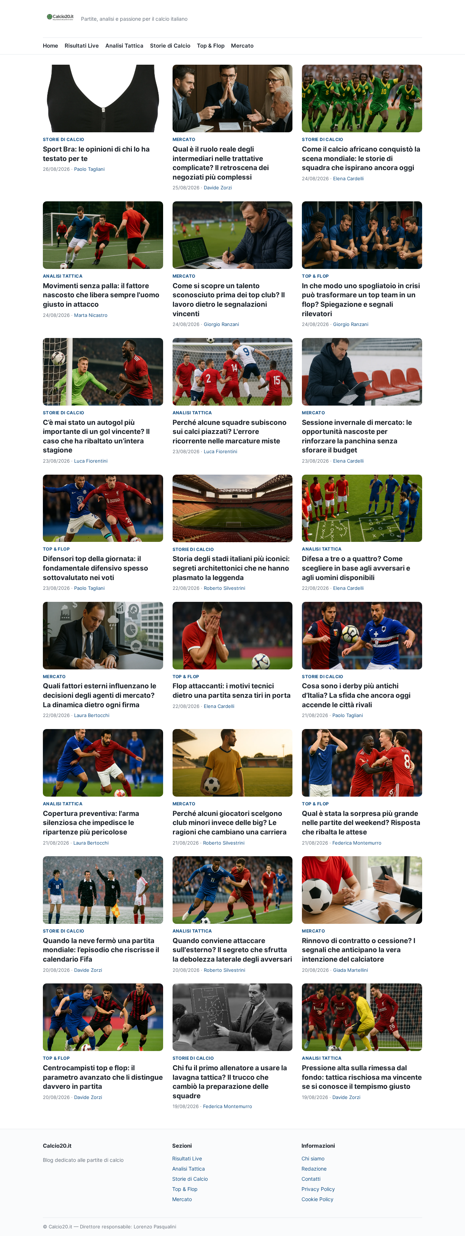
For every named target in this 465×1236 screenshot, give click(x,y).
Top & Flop (211, 45)
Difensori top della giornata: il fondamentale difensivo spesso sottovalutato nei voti (95, 568)
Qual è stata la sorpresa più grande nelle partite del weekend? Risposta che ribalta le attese (361, 822)
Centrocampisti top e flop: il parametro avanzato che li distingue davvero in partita (103, 1077)
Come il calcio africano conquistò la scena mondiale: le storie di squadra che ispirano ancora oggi (361, 158)
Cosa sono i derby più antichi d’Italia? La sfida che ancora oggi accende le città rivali (356, 695)
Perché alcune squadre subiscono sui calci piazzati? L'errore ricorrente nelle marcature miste (230, 431)
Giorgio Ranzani (221, 324)
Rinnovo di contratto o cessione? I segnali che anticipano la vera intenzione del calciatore (358, 950)
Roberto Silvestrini (224, 588)
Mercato (242, 45)
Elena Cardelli (348, 178)
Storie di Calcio (170, 45)
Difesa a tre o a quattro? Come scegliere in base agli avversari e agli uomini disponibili (356, 568)
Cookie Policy (317, 1199)
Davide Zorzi (218, 187)
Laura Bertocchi (91, 715)
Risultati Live (82, 45)
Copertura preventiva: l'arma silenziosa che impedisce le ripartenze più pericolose (91, 822)
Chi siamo (313, 1158)
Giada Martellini (350, 970)
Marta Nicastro (91, 315)
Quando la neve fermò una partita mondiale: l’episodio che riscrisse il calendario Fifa (101, 950)
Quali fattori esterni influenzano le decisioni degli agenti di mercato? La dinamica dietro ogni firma (99, 695)
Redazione (314, 1168)
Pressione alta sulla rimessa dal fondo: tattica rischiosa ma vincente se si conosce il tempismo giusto (362, 1077)
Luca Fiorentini (91, 461)
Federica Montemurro (356, 843)
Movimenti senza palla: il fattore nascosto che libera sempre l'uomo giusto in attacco (101, 295)
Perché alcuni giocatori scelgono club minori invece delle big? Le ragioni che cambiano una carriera (230, 822)
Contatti (311, 1179)
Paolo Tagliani (89, 169)
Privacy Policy (318, 1189)
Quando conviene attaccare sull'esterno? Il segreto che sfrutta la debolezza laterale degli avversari (232, 950)
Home (50, 45)
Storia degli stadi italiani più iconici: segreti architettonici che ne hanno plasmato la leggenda (231, 568)
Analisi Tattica (124, 45)
